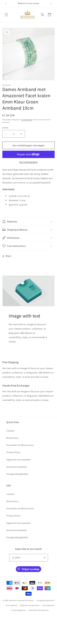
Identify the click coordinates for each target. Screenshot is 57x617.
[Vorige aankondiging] (5, 3)
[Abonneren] (44, 557)
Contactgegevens (18, 610)
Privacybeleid (11, 605)
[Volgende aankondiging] (51, 3)
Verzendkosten (26, 120)
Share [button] (8, 255)
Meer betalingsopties (28, 162)
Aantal (5, 127)
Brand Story (12, 437)
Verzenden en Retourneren (20, 445)
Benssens (13, 600)
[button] (6, 14)
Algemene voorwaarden (29, 605)
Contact (10, 430)
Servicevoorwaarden (16, 466)
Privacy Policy (13, 452)
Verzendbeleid (48, 605)
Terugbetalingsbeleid (17, 474)
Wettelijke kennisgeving (38, 610)
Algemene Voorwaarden (18, 459)
